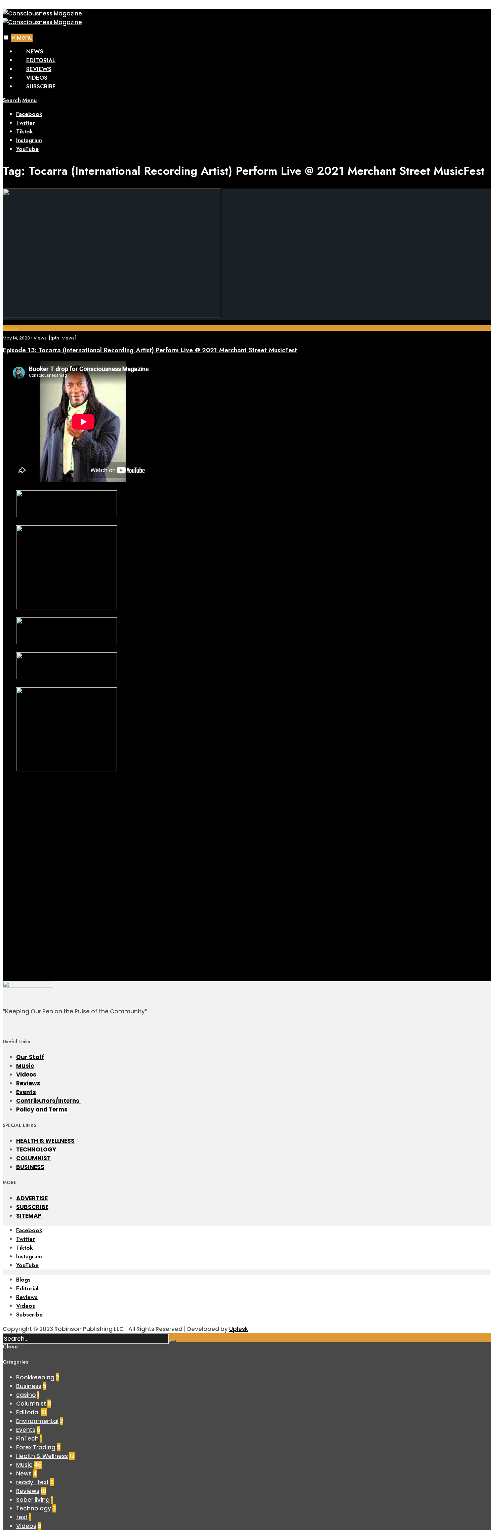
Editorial (40, 60)
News (34, 51)
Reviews (38, 69)
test (22, 1517)
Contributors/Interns (48, 1101)
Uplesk (238, 1329)
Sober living (33, 1500)
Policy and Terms (42, 1109)
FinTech (27, 1438)
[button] (6, 37)
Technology (33, 1508)
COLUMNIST (33, 1158)
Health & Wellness (42, 1456)
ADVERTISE (32, 1198)
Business (28, 1386)
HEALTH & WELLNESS (45, 1141)
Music (25, 1066)
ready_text (32, 1482)
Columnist (31, 1404)
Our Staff (30, 1057)
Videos (36, 78)
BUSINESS (30, 1167)
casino (26, 1395)
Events (26, 1092)
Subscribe (41, 86)
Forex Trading (35, 1447)
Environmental (37, 1421)
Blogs (23, 1280)
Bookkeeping (35, 1377)
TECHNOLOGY (36, 1149)
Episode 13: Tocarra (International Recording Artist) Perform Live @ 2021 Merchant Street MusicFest (150, 350)
